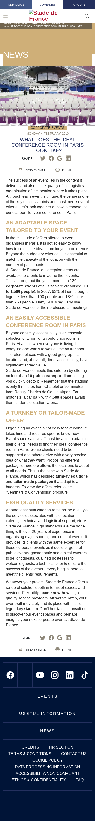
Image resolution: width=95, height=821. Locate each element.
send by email (35, 170)
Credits (30, 747)
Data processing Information (47, 767)
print (67, 170)
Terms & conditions (29, 754)
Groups (79, 4)
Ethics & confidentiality (39, 780)
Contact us (74, 754)
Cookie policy (47, 760)
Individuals (16, 4)
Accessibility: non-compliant (48, 773)
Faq (80, 780)
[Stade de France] (56, 15)
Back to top (81, 807)
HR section (61, 747)
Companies (47, 4)
